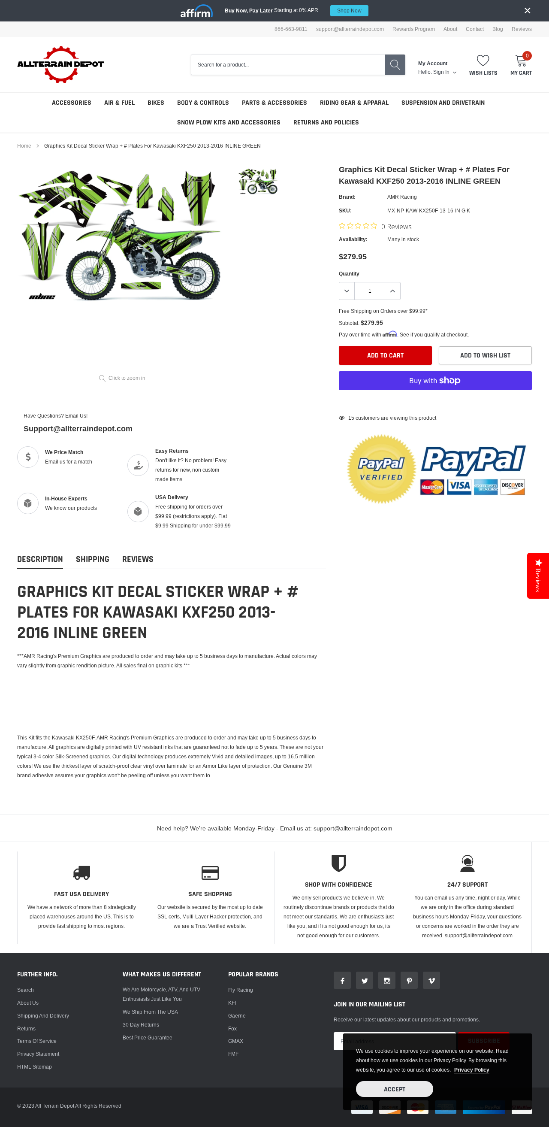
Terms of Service (37, 1041)
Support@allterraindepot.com (78, 428)
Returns (26, 1028)
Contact (475, 29)
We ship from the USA (150, 1012)
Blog (497, 29)
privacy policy (471, 1069)
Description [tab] (40, 559)
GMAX (235, 1041)
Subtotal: (349, 323)
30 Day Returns (141, 1024)
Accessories (71, 102)
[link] (258, 181)
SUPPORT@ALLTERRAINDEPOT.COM (350, 29)
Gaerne (237, 1015)
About (450, 29)
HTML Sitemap (34, 1066)
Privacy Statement (38, 1054)
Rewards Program (413, 29)
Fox (232, 1028)
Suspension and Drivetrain (443, 102)
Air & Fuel (119, 102)
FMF (233, 1054)
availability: (353, 239)
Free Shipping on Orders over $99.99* (383, 311)
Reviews (522, 29)
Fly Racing (240, 990)
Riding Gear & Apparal (354, 102)
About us (28, 1003)
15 (351, 418)
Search (25, 990)
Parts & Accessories (274, 102)
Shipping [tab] (92, 559)
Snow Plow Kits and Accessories (229, 122)
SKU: (345, 210)
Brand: (347, 197)
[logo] (61, 64)
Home (24, 145)
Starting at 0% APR (293, 10)
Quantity (349, 273)
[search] (395, 65)
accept (394, 1089)
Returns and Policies (326, 122)
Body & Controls (203, 102)
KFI (232, 1003)
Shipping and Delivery (43, 1015)
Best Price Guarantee (147, 1037)
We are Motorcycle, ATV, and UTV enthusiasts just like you (161, 994)
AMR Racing (402, 197)
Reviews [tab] (138, 559)
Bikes (156, 102)
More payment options (435, 401)
